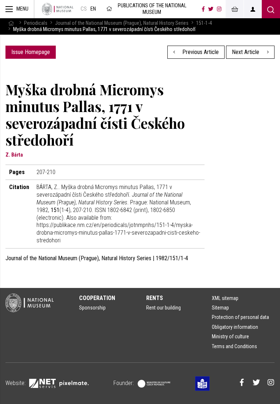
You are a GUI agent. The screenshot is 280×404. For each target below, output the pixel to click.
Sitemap (220, 308)
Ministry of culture (230, 336)
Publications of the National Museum (152, 9)
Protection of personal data (240, 317)
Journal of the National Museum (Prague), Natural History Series (121, 23)
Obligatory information (235, 327)
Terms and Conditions (234, 346)
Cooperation (97, 298)
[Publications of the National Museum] (57, 9)
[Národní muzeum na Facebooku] (203, 9)
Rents (154, 298)
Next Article (246, 52)
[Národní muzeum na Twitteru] (210, 9)
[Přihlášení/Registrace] (253, 9)
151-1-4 (204, 23)
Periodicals (35, 23)
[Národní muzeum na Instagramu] (219, 9)
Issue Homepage (30, 52)
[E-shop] (234, 9)
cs (84, 9)
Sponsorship (92, 308)
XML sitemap (225, 298)
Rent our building (163, 308)
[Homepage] (10, 23)
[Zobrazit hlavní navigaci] (17, 9)
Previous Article (200, 52)
